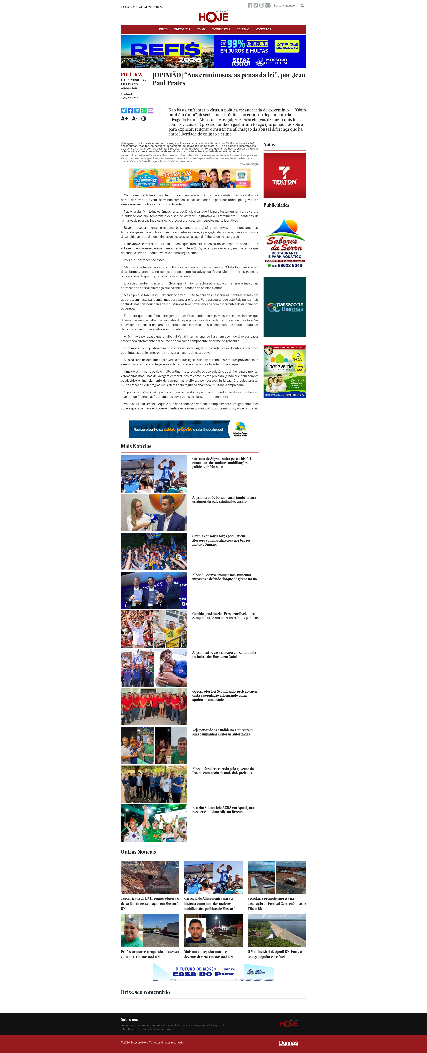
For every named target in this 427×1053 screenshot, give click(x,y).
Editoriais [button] (182, 29)
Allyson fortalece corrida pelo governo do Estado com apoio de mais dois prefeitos (223, 771)
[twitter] (256, 5)
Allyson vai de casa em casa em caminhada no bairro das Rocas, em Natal (224, 654)
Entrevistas (221, 29)
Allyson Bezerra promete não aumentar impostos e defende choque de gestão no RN (224, 577)
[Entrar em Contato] (268, 5)
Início (163, 29)
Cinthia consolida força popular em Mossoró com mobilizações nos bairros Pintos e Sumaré (221, 540)
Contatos (263, 29)
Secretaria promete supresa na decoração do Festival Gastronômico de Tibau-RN (277, 903)
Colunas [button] (243, 29)
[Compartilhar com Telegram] (137, 110)
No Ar (201, 29)
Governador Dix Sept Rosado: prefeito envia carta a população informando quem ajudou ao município (225, 695)
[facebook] (251, 5)
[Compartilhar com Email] (150, 110)
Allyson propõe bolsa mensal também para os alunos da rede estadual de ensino (224, 499)
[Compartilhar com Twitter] (124, 110)
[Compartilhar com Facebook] (130, 110)
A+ (124, 118)
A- (135, 118)
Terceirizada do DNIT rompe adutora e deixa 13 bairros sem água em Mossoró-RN (150, 903)
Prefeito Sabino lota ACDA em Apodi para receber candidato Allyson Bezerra (223, 809)
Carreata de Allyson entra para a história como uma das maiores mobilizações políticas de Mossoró (222, 462)
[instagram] (262, 5)
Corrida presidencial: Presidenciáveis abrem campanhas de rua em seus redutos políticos (225, 615)
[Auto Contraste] (143, 118)
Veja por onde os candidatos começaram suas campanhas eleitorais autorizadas (222, 732)
